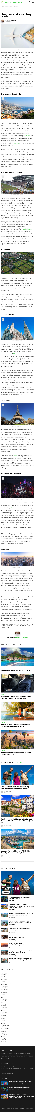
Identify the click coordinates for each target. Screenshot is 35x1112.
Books (4, 978)
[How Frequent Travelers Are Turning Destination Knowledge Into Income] (17, 775)
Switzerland (11, 625)
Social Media (5, 1028)
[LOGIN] (27, 2)
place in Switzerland (17, 508)
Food (3, 994)
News (3, 1018)
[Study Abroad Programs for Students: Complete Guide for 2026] (4, 952)
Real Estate (5, 1025)
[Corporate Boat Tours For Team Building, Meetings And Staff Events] (4, 923)
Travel (19, 625)
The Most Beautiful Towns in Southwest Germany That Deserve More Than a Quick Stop (17, 821)
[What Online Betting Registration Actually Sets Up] (4, 899)
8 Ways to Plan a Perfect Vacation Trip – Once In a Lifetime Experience (16, 725)
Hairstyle (4, 999)
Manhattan (21, 624)
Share (3, 26)
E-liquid (4, 984)
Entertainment (6, 987)
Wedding (4, 1039)
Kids (3, 1009)
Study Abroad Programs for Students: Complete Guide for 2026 (21, 951)
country (16, 143)
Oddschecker (27, 229)
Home (4, 1005)
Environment (5, 989)
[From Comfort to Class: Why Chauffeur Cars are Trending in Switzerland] (17, 683)
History (4, 1002)
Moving (4, 1015)
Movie (4, 1013)
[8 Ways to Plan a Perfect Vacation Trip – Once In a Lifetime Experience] (17, 711)
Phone (4, 1022)
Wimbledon (5, 627)
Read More (12, 900)
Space (4, 1030)
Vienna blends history (21, 354)
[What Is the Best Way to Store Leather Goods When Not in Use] (4, 937)
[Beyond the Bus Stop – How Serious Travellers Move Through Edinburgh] (4, 960)
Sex (3, 1026)
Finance (4, 992)
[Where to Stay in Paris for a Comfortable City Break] (4, 945)
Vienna (29, 625)
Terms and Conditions (12, 1108)
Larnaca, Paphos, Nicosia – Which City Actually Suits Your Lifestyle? (15, 852)
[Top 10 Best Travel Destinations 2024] (17, 657)
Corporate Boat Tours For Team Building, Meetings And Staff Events (20, 921)
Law (3, 1010)
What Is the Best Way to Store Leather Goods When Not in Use (21, 936)
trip (24, 625)
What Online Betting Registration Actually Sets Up (19, 897)
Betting (4, 974)
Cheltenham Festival (9, 624)
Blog (3, 976)
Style (3, 1033)
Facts (3, 991)
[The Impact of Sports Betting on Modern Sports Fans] (4, 930)
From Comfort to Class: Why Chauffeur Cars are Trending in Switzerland (16, 697)
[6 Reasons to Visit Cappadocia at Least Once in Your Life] (17, 739)
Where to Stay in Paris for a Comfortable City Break (18, 944)
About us (22, 1108)
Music (4, 1017)
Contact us (17, 1110)
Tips (3, 1036)
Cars (2, 694)
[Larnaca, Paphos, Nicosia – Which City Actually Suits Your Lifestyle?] (17, 839)
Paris (15, 456)
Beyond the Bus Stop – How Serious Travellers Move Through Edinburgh (20, 959)
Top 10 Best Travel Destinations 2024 (15, 670)
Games (4, 995)
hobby (4, 1004)
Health (4, 1000)
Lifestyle (4, 1012)
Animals (4, 973)
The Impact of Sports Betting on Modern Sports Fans (19, 929)
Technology (5, 1035)
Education (5, 986)
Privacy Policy (29, 1108)
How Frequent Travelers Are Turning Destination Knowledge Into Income (15, 788)
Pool (3, 1023)
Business (4, 979)
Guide (4, 997)
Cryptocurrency (6, 982)
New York (30, 624)
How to (4, 1007)
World (4, 1041)
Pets (3, 1020)
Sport (4, 1031)
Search (32, 863)
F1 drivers (26, 135)
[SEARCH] (30, 2)
